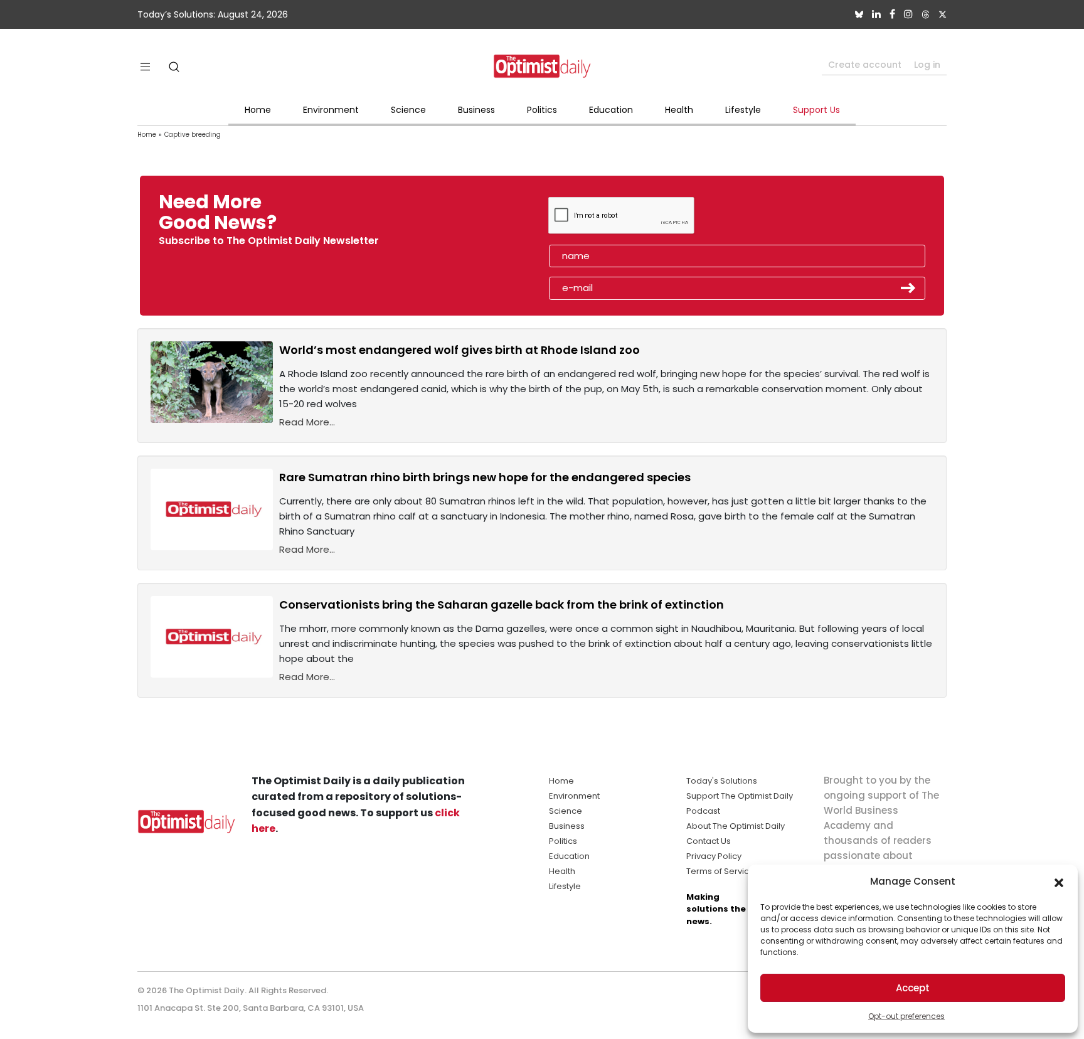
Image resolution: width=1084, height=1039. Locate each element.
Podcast (703, 811)
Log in (927, 64)
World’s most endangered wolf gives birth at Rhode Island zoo (459, 350)
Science (408, 110)
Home (258, 110)
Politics (542, 110)
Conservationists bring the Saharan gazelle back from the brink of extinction (501, 604)
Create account (864, 64)
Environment (331, 110)
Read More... (307, 422)
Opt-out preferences (906, 1016)
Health (679, 110)
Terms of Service (720, 871)
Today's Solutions (721, 781)
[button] (1059, 881)
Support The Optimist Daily (739, 796)
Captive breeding (192, 134)
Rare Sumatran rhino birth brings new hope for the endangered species (485, 477)
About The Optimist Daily (735, 826)
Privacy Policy (713, 856)
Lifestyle (743, 110)
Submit (908, 288)
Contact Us (708, 841)
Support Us (816, 110)
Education (611, 110)
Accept (913, 987)
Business (476, 110)
